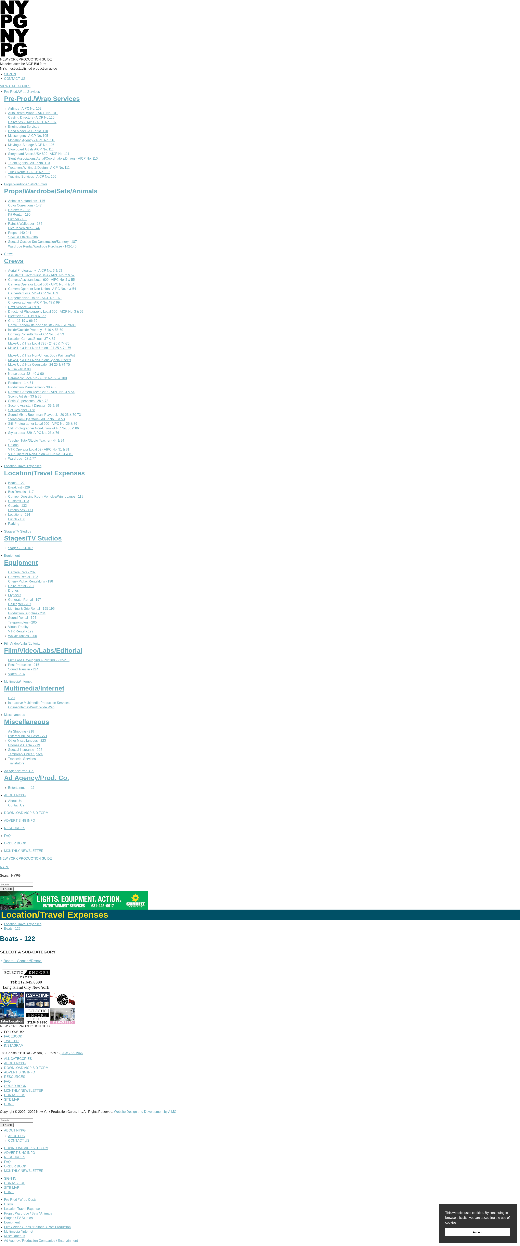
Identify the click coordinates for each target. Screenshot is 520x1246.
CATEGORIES (15, 86)
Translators (16, 763)
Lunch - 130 (16, 519)
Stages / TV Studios (18, 1218)
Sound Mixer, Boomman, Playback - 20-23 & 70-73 (44, 414)
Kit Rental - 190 (19, 214)
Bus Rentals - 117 (21, 492)
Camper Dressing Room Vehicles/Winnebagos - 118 (45, 496)
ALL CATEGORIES (18, 1058)
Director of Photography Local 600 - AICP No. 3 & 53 (45, 311)
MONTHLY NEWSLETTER (23, 851)
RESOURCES (14, 828)
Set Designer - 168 (21, 410)
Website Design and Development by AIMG (145, 1111)
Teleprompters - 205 (22, 622)
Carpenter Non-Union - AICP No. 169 (35, 298)
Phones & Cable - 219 (24, 745)
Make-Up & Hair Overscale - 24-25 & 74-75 (39, 364)
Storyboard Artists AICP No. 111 (31, 149)
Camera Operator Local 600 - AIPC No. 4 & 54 (41, 284)
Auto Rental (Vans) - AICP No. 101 (33, 113)
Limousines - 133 (20, 510)
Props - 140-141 (19, 233)
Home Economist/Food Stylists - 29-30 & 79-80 (42, 325)
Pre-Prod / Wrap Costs (20, 1199)
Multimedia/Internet (17, 681)
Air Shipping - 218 (21, 731)
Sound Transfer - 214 (23, 669)
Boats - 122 (16, 483)
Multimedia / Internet (18, 1231)
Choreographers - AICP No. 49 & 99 (34, 302)
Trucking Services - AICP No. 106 (32, 176)
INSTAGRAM (13, 1045)
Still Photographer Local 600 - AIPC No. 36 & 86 (42, 423)
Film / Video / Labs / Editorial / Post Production (37, 1227)
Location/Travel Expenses (22, 466)
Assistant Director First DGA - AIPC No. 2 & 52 (41, 275)
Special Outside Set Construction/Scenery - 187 (42, 241)
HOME (9, 1104)
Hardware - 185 (19, 210)
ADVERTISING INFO (19, 820)
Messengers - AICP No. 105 (28, 135)
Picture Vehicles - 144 (24, 228)
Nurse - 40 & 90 (19, 369)
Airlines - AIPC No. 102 (24, 108)
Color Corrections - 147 (25, 205)
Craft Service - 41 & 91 (24, 307)
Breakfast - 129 (19, 487)
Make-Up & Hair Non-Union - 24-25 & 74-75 (39, 348)
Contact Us (16, 805)
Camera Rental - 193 (23, 577)
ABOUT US (16, 1136)
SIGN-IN (10, 1178)
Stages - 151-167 (20, 548)
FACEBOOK (13, 1036)
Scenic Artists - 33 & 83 (24, 396)
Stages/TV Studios (17, 531)
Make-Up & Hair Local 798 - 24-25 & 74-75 (38, 343)
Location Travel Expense (22, 1208)
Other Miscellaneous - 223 (27, 740)
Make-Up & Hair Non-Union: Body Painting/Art (41, 355)
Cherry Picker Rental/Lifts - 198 (30, 581)
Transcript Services (22, 759)
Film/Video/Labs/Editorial (22, 643)
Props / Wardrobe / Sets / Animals (28, 1213)
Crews (8, 254)
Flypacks (14, 595)
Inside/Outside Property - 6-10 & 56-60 (35, 330)
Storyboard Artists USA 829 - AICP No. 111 (38, 154)
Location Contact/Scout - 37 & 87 (31, 338)
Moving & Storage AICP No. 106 (31, 145)
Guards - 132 (17, 505)
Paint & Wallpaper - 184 (25, 223)
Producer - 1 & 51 (20, 383)
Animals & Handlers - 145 (26, 201)
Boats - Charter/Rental (22, 961)
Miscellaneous (14, 714)
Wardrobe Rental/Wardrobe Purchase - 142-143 (42, 246)
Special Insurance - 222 (25, 749)
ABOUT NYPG (15, 795)
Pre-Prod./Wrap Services (22, 91)
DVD (11, 698)
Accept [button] (478, 1232)
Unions (13, 445)
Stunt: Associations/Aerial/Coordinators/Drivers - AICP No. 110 (53, 158)
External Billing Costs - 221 (27, 736)
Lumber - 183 (17, 219)
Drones (13, 590)
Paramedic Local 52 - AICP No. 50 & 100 (37, 378)
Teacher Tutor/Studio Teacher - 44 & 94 (36, 440)
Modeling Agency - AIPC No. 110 (31, 140)
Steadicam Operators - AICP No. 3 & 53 (36, 419)
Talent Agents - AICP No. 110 (29, 163)
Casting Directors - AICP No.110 (31, 117)
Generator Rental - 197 (24, 599)
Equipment (12, 555)
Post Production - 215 (23, 665)
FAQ (7, 836)
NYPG (4, 867)
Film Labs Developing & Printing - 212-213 (38, 660)
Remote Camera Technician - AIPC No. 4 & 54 (41, 392)
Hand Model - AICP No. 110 (28, 131)
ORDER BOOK (15, 843)
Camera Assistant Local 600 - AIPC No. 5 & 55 (41, 279)
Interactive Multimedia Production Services (38, 703)
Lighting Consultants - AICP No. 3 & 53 (36, 334)
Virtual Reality (18, 627)
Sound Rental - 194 (22, 617)
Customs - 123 (18, 501)
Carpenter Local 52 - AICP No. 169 (33, 293)
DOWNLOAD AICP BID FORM (26, 813)
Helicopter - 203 (19, 604)
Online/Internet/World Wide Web (31, 707)
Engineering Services (23, 126)
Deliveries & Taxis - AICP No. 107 (32, 122)
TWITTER (11, 1041)
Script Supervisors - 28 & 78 (28, 401)
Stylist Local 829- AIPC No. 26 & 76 (33, 432)
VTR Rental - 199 (20, 631)
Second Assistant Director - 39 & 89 (33, 405)
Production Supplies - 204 (27, 613)
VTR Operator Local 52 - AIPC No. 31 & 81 (38, 449)
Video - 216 (16, 674)
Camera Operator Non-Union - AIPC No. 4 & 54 (42, 289)
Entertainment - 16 (21, 787)
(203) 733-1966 (72, 1053)
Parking (13, 523)
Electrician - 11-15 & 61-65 (27, 316)
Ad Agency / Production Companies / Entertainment (41, 1240)
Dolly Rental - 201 (21, 586)
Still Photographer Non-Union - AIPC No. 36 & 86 (43, 428)
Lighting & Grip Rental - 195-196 (31, 608)
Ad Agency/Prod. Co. (19, 771)
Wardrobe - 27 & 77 (22, 458)
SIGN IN (10, 74)
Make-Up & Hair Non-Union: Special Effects (39, 360)
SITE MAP (11, 1099)
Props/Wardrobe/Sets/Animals (25, 184)
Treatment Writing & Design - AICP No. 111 (39, 167)
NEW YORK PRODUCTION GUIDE (26, 858)
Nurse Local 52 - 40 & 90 (26, 373)
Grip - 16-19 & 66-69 (22, 320)
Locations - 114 (19, 514)
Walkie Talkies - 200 (22, 636)
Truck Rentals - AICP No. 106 (29, 172)
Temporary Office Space (25, 754)
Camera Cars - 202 (22, 572)
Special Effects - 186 (23, 237)
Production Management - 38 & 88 (32, 387)
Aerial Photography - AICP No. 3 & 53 (35, 270)
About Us (15, 801)
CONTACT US (14, 78)
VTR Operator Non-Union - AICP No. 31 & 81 (40, 454)
